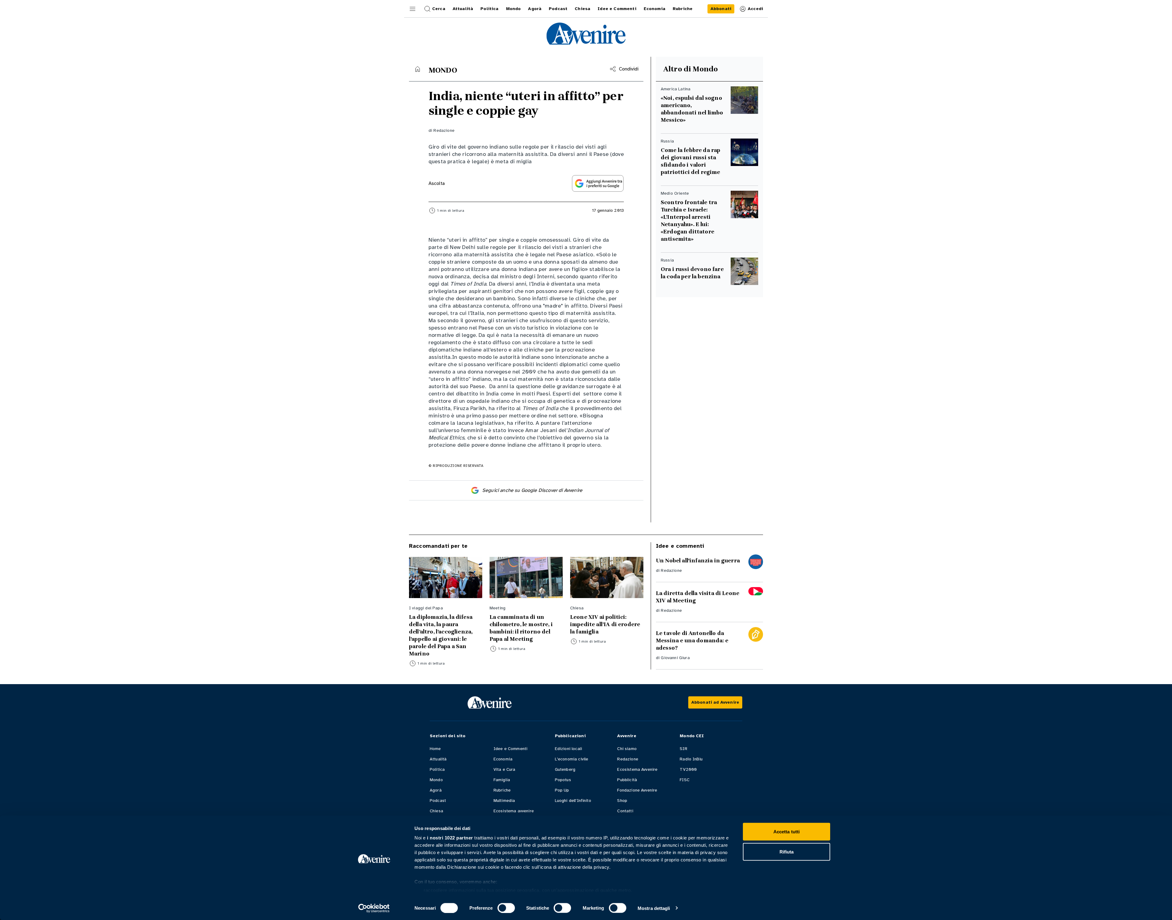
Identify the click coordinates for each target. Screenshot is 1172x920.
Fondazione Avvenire (637, 790)
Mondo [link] (513, 8)
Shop (622, 800)
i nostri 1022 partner (450, 837)
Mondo (436, 779)
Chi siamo (626, 748)
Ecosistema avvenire (514, 811)
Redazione (443, 130)
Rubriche (502, 790)
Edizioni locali (568, 748)
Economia (503, 759)
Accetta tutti (786, 831)
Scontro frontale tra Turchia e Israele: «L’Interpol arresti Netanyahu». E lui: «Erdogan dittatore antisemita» (689, 220)
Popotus (563, 779)
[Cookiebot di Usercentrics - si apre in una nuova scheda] (374, 908)
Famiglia (502, 779)
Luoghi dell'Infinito (573, 800)
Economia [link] (654, 8)
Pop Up (562, 790)
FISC (684, 779)
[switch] (506, 908)
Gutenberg (565, 769)
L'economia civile (571, 759)
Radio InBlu (691, 759)
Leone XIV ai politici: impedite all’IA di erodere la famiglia (605, 624)
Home (435, 748)
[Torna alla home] (417, 69)
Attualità (438, 759)
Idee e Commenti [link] (617, 8)
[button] (412, 9)
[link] (720, 8)
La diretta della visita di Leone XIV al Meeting (697, 597)
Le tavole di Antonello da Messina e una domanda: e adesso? (692, 640)
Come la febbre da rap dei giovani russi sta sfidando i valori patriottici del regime (690, 161)
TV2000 (688, 769)
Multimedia (504, 800)
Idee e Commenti (510, 748)
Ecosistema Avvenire (637, 769)
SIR (683, 748)
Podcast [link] (558, 8)
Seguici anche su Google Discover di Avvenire (532, 490)
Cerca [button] (438, 8)
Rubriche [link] (683, 8)
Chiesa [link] (582, 8)
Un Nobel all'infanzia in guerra (698, 560)
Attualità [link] (463, 8)
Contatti (625, 811)
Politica (437, 769)
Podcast (438, 800)
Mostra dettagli (654, 908)
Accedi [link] (755, 8)
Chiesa (436, 811)
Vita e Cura (504, 769)
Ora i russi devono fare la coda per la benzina (692, 273)
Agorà (436, 790)
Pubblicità (627, 779)
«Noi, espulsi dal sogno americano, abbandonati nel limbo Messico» (692, 109)
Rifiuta (787, 851)
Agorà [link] (534, 8)
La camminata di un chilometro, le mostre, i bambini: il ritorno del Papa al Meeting (521, 628)
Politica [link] (489, 8)
